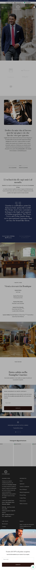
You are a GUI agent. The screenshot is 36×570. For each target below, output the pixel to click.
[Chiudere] (33, 531)
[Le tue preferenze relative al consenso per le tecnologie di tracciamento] (33, 567)
